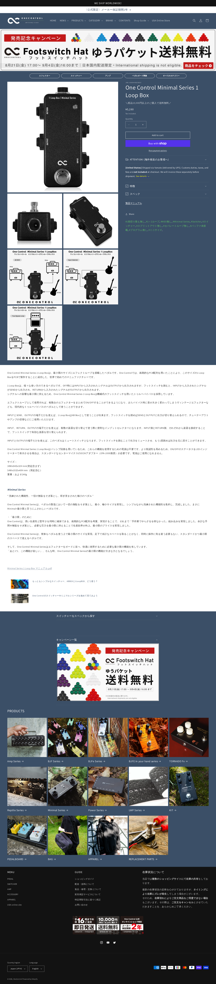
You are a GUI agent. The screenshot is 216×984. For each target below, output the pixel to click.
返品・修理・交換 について (88, 889)
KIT (171, 810)
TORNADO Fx (177, 761)
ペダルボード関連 (139, 76)
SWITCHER (12, 884)
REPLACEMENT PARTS (141, 859)
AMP (9, 889)
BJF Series (54, 761)
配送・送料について (84, 884)
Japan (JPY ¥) (16, 968)
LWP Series (135, 810)
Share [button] (131, 214)
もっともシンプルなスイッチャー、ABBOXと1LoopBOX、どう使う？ (65, 581)
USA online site (14, 904)
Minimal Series (56, 810)
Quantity (129, 119)
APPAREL (93, 859)
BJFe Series (95, 761)
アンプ (108, 76)
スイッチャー (76, 76)
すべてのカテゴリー (171, 76)
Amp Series (14, 761)
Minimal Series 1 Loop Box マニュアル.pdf (29, 568)
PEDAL (10, 879)
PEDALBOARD (15, 859)
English (35, 968)
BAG (50, 859)
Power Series (96, 810)
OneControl (17, 979)
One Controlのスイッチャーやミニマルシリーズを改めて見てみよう (65, 595)
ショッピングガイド (84, 879)
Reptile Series (15, 810)
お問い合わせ (81, 904)
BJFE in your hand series (143, 761)
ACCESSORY (12, 894)
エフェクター (44, 76)
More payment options (158, 150)
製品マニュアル (133, 203)
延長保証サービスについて (88, 894)
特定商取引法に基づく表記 (88, 899)
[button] (64, 20)
